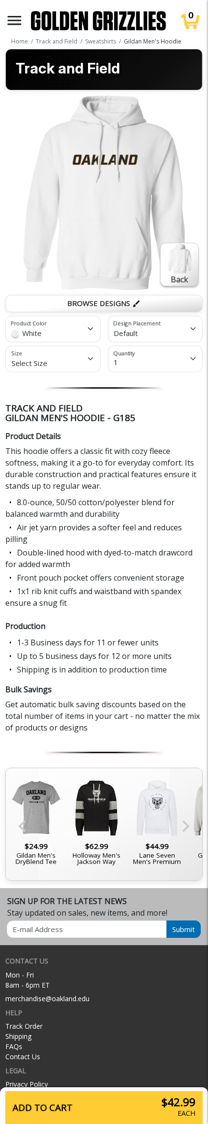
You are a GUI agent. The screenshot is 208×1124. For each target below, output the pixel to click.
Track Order (24, 1026)
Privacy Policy (26, 1084)
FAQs (13, 1046)
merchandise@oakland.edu (47, 998)
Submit (183, 929)
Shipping (18, 1036)
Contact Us (22, 1056)
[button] (14, 20)
